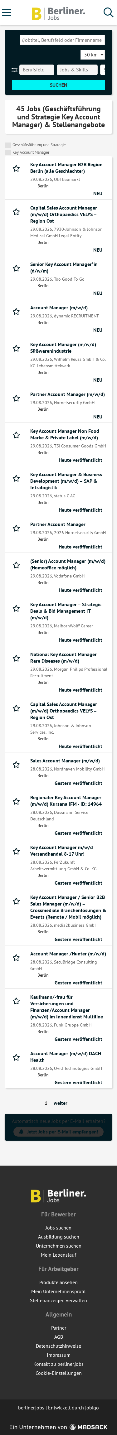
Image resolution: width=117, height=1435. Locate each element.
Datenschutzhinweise (58, 1346)
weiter (60, 1103)
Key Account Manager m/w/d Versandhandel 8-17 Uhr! (61, 850)
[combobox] (62, 40)
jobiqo (92, 1407)
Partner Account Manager (57, 524)
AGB (58, 1337)
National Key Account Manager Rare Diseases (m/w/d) (63, 657)
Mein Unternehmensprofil (58, 1291)
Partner (58, 1328)
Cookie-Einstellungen (59, 1373)
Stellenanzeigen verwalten (58, 1300)
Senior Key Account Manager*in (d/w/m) (64, 267)
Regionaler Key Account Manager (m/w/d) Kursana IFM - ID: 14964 (66, 800)
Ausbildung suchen (58, 1237)
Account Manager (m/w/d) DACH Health (65, 1056)
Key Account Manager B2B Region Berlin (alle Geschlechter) (66, 167)
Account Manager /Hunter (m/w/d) (68, 953)
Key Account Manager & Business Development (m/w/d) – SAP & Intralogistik (66, 480)
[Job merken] (17, 167)
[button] (15, 70)
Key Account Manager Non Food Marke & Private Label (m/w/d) (64, 434)
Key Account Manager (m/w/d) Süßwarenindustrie (63, 347)
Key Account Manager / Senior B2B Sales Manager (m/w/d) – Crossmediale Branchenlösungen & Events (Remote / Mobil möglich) (68, 907)
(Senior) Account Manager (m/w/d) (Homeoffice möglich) (67, 564)
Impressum (59, 1355)
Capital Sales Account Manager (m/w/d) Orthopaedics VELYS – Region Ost (63, 214)
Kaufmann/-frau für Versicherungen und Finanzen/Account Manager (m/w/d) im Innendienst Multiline (66, 1007)
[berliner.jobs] (58, 13)
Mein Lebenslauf (58, 1255)
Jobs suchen (58, 1228)
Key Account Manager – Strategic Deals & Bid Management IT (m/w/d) (65, 611)
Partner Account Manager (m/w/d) (67, 394)
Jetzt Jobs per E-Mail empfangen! (62, 1131)
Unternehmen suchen (58, 1246)
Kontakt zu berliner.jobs (58, 1364)
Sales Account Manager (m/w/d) (65, 760)
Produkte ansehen (58, 1282)
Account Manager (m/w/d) (59, 307)
